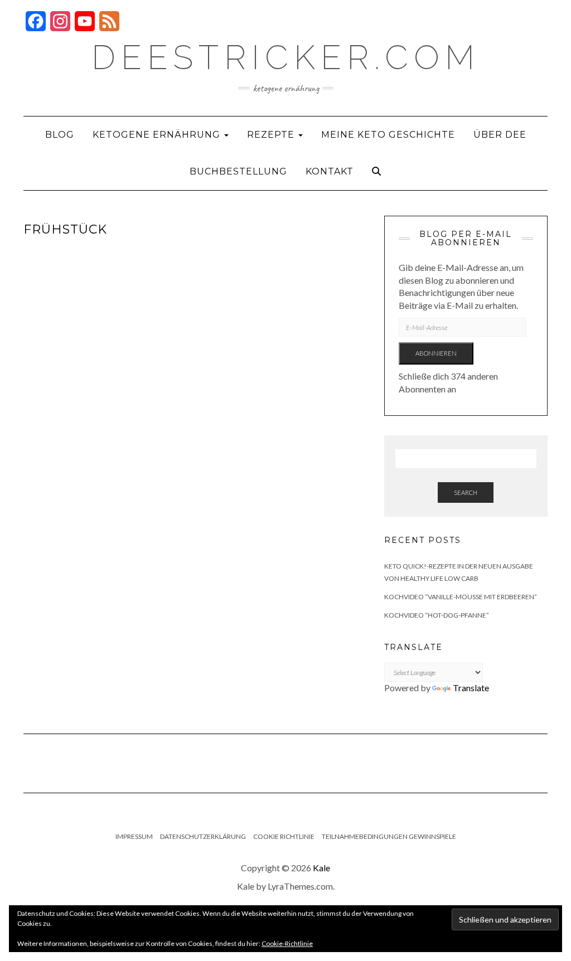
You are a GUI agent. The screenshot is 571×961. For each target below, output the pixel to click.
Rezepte (272, 134)
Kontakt (330, 171)
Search (465, 492)
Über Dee (499, 134)
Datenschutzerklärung (203, 836)
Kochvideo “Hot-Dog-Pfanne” (436, 615)
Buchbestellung (238, 171)
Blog (59, 134)
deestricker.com (285, 57)
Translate (471, 687)
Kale (321, 867)
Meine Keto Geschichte (388, 134)
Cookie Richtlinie (283, 836)
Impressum (134, 836)
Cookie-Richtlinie (287, 943)
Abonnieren (436, 353)
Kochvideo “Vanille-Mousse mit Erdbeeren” (460, 597)
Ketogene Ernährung (158, 134)
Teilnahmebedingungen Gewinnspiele (389, 836)
